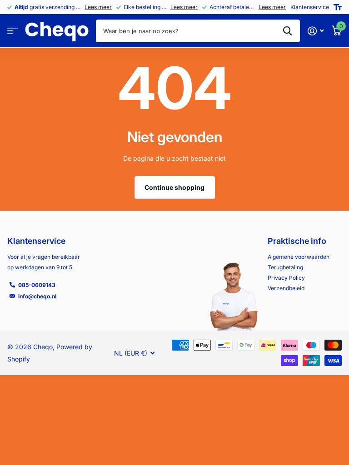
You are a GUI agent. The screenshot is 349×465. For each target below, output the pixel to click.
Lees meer (98, 7)
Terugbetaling (285, 267)
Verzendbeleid (286, 288)
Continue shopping (174, 187)
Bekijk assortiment (12, 31)
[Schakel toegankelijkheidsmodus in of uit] (338, 7)
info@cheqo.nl (37, 296)
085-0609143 (36, 285)
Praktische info (297, 241)
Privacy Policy (286, 277)
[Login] (315, 31)
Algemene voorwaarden (298, 256)
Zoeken (287, 31)
